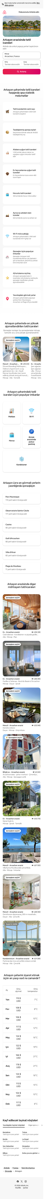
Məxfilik (18, 1188)
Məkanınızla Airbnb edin (29, 12)
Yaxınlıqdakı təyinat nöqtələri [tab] (14, 1125)
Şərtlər (25, 1188)
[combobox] (22, 56)
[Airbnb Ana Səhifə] (4, 12)
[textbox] (12, 64)
